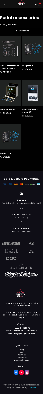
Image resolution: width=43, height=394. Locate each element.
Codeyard (31, 387)
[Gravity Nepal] (27, 293)
